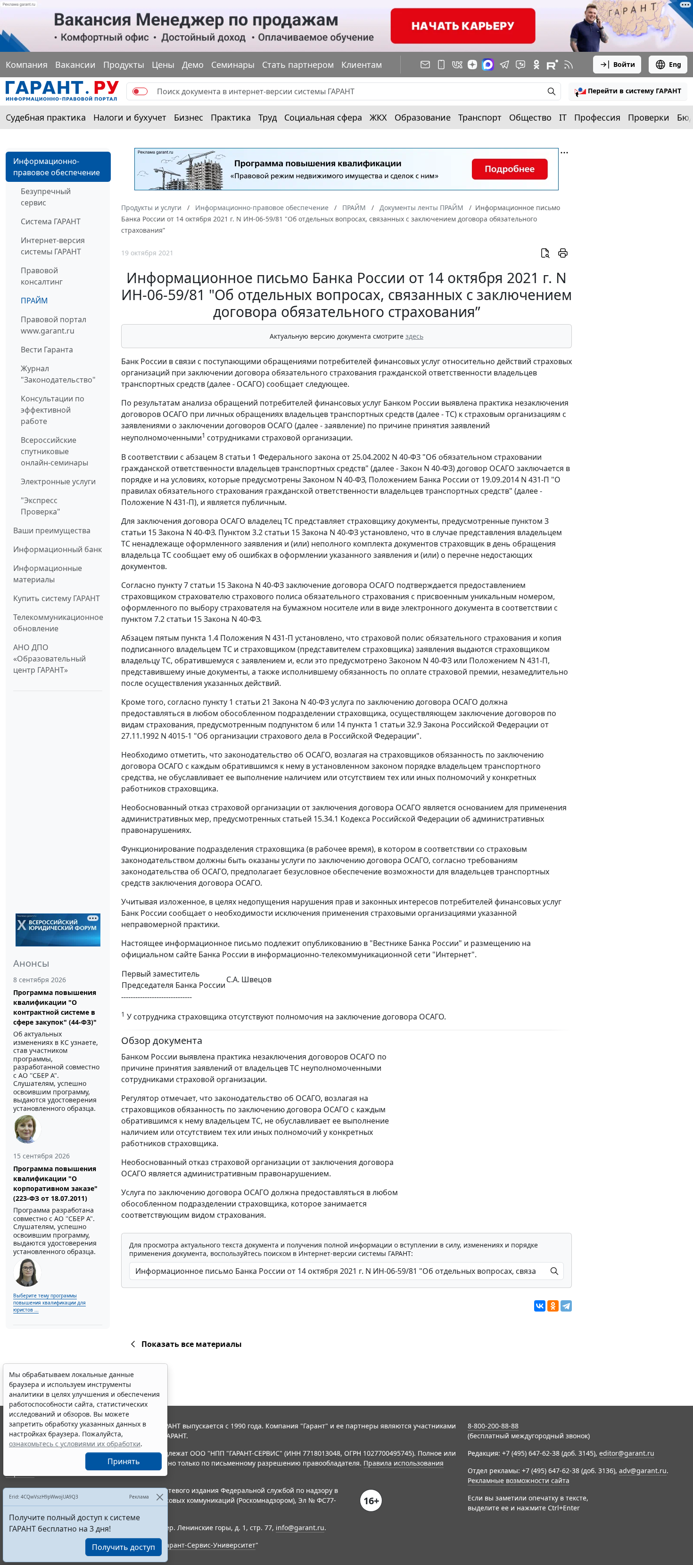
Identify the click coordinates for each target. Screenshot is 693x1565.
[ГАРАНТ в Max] (488, 64)
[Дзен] (472, 64)
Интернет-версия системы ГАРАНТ (53, 246)
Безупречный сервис (46, 197)
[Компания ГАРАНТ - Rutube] (552, 64)
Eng (675, 64)
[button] (628, 91)
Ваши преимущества (52, 530)
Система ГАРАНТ (51, 221)
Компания (27, 64)
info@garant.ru (300, 1527)
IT (563, 117)
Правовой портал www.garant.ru (53, 325)
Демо (193, 64)
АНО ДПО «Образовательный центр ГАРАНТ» (49, 658)
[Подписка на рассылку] (425, 64)
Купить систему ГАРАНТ (56, 598)
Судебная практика (46, 117)
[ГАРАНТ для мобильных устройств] (441, 64)
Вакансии (75, 64)
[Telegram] (566, 1306)
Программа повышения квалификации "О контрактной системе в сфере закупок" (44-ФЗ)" (55, 1007)
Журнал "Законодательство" (58, 374)
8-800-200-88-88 (493, 1425)
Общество (530, 117)
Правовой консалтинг (42, 276)
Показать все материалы (191, 1344)
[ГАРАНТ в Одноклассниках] (536, 64)
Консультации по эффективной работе (52, 409)
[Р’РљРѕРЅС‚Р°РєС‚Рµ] (539, 1306)
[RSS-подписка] (568, 64)
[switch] (140, 91)
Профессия (597, 117)
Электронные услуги (58, 481)
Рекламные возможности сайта (518, 1480)
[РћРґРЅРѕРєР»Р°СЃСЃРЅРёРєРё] (553, 1306)
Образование (423, 117)
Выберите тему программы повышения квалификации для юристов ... (49, 1302)
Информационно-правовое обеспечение (56, 167)
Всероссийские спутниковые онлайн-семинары (54, 451)
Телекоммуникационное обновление (58, 623)
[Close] (160, 1497)
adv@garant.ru (643, 1470)
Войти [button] (624, 64)
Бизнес (188, 117)
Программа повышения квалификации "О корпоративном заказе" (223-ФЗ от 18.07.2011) (55, 1183)
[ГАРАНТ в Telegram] (504, 64)
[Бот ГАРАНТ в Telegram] (520, 64)
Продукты (123, 64)
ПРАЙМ (34, 300)
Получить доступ (123, 1547)
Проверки (648, 117)
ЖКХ (378, 117)
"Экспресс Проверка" (40, 506)
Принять (123, 1461)
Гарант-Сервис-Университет (209, 1545)
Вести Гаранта (47, 349)
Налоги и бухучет (129, 117)
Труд (267, 117)
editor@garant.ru (626, 1453)
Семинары (233, 64)
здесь (414, 336)
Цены (163, 64)
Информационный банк (57, 549)
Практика (231, 117)
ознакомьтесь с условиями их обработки (74, 1443)
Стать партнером (298, 64)
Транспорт (480, 117)
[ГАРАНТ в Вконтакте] (457, 64)
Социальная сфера (323, 117)
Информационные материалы (47, 574)
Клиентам (361, 64)
